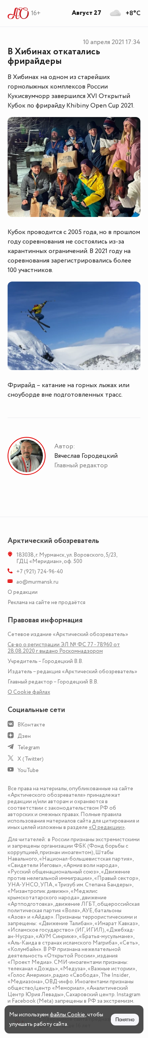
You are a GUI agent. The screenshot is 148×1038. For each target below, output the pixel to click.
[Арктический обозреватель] (18, 13)
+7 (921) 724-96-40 (39, 571)
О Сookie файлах (29, 692)
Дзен (24, 736)
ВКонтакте (31, 725)
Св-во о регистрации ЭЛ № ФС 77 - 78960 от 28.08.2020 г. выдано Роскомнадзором (64, 647)
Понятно (124, 1019)
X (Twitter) (30, 759)
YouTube (28, 770)
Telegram (28, 747)
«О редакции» (107, 827)
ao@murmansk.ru (37, 582)
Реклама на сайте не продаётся (46, 602)
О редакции (23, 592)
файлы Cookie (67, 1015)
